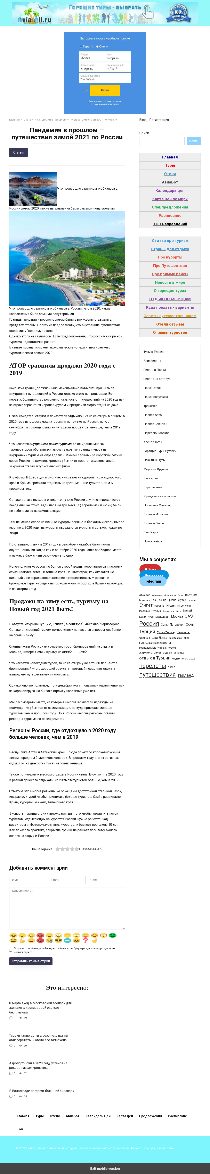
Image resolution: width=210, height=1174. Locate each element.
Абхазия (144, 595)
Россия (149, 623)
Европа (192, 600)
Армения (157, 595)
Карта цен (125, 1116)
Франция (144, 637)
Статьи (18, 152)
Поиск (144, 133)
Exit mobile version (105, 1168)
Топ (20, 1129)
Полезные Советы (157, 505)
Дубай (182, 599)
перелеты (152, 665)
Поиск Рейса (153, 541)
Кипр (178, 611)
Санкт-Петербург (172, 624)
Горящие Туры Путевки (160, 451)
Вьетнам (191, 595)
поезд (171, 667)
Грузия (172, 599)
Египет (146, 605)
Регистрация (159, 120)
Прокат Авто (153, 415)
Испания (144, 611)
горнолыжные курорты (155, 642)
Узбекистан (183, 632)
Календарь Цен (98, 1116)
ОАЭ (189, 616)
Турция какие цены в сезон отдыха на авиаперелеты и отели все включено (38, 1037)
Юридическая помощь (160, 496)
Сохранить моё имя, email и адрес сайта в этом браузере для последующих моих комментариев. (64, 950)
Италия (156, 611)
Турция (147, 631)
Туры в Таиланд (166, 632)
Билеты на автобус (157, 379)
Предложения (150, 1116)
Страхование (153, 487)
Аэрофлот (170, 595)
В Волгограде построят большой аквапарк (41, 1091)
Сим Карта (151, 532)
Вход (143, 120)
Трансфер (150, 406)
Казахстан (168, 611)
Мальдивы (162, 616)
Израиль (159, 605)
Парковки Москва (156, 433)
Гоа (154, 599)
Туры (39, 1116)
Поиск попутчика (156, 397)
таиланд (186, 675)
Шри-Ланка (159, 637)
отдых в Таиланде (173, 652)
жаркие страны (150, 652)
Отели (55, 1116)
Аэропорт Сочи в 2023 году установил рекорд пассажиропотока (38, 1065)
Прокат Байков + (156, 424)
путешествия (157, 674)
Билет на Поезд (155, 370)
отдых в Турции (154, 658)
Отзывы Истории (156, 514)
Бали (180, 595)
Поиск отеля (152, 388)
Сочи (190, 624)
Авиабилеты (152, 361)
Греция (162, 599)
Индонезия (184, 605)
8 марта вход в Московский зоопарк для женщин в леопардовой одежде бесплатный (40, 1007)
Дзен (150, 569)
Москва (177, 616)
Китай (187, 611)
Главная (23, 1116)
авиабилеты (175, 638)
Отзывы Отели (154, 523)
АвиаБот (73, 1116)
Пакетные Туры (154, 460)
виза (186, 638)
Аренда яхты (153, 442)
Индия (171, 605)
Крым (142, 616)
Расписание (177, 1116)
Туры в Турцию (154, 352)
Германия (144, 600)
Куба (151, 616)
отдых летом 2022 (183, 658)
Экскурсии (151, 478)
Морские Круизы (156, 469)
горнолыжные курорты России (158, 647)
